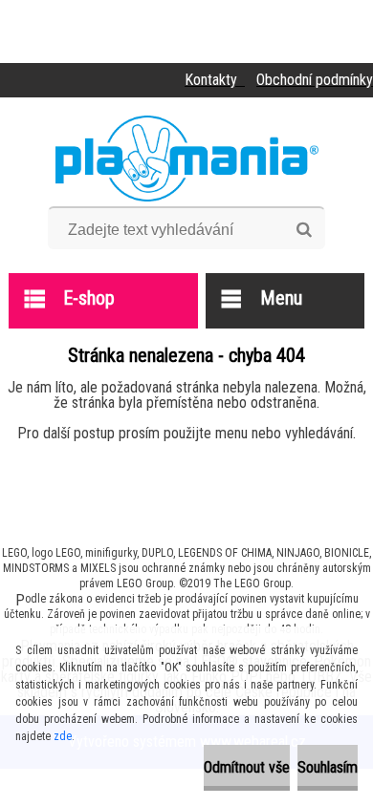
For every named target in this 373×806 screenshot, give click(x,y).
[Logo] (186, 158)
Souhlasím (327, 767)
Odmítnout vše (247, 767)
